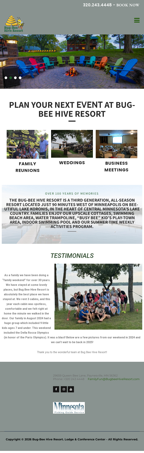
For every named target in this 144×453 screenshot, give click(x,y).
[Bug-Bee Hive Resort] (14, 24)
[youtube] (71, 392)
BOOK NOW (128, 5)
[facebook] (56, 392)
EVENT (89, 107)
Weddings (72, 166)
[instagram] (64, 392)
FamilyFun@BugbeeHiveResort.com (114, 382)
